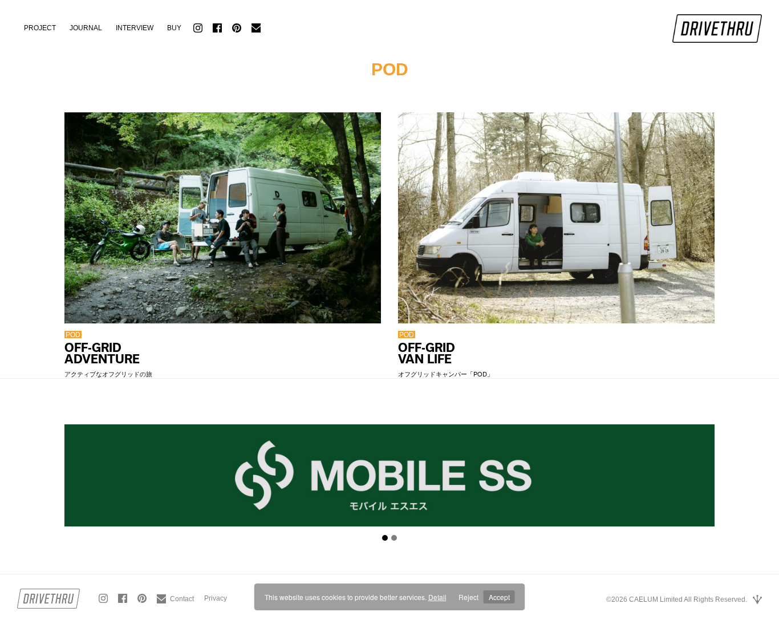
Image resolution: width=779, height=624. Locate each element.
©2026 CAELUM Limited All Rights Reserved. (676, 599)
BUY (174, 28)
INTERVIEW (134, 28)
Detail (437, 597)
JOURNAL (86, 28)
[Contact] (175, 594)
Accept (499, 597)
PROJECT (40, 28)
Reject (468, 597)
